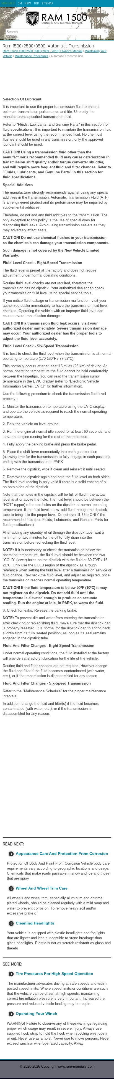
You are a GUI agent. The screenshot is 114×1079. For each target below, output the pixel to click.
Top (36, 3)
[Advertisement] (57, 77)
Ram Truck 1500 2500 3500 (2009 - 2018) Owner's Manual (42, 51)
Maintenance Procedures (31, 56)
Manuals (8, 3)
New (28, 3)
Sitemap (47, 3)
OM (19, 3)
